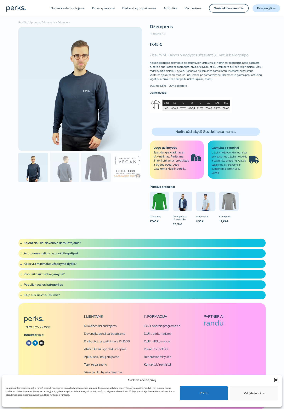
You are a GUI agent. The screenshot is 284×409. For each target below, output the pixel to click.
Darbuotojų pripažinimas (139, 8)
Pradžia (22, 22)
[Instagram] (41, 343)
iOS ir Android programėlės (162, 326)
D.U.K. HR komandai (157, 341)
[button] (276, 380)
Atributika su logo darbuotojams (105, 349)
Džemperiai (48, 22)
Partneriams (193, 8)
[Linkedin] (35, 343)
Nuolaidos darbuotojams (67, 8)
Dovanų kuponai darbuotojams (104, 334)
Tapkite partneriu (95, 364)
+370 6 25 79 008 (37, 327)
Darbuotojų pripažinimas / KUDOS (107, 341)
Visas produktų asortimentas (103, 372)
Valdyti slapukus (254, 393)
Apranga (34, 22)
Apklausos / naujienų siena (101, 357)
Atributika (170, 8)
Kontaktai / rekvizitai (157, 364)
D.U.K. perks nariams (157, 334)
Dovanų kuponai (103, 8)
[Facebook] (28, 343)
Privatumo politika (156, 349)
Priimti (204, 393)
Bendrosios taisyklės (157, 357)
